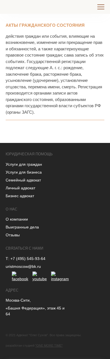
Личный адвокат (20, 188)
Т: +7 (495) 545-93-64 (25, 258)
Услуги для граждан (24, 164)
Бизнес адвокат (20, 196)
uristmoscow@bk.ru (23, 266)
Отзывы (13, 235)
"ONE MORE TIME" (49, 345)
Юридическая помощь (29, 154)
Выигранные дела (22, 227)
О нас (11, 209)
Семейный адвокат (23, 180)
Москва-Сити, (18, 300)
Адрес (12, 290)
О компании (17, 219)
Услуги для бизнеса (24, 172)
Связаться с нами (24, 248)
